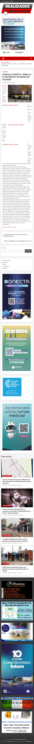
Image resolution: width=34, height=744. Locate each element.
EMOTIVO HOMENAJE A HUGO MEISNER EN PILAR (17, 241)
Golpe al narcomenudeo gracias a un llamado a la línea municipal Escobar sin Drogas (15, 569)
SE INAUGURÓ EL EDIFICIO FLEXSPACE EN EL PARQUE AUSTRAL (15, 235)
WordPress (29, 741)
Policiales (4, 262)
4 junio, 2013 (5, 82)
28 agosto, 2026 (6, 485)
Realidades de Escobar (17, 485)
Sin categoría (5, 266)
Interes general (6, 260)
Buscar (4, 248)
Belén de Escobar (12, 227)
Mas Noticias (7, 456)
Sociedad (4, 268)
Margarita (12, 82)
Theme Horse (10, 741)
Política (5, 71)
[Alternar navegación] (3, 58)
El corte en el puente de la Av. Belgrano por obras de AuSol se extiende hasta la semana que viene (16, 481)
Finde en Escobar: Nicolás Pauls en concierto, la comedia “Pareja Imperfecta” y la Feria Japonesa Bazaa (16, 511)
